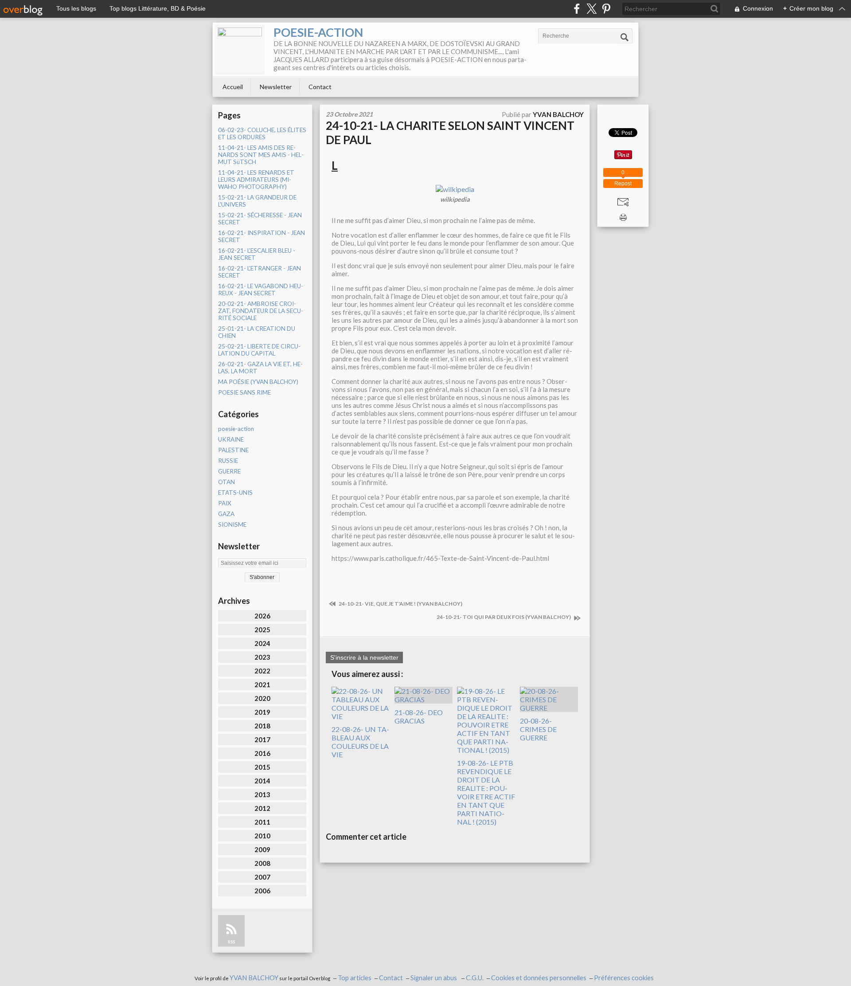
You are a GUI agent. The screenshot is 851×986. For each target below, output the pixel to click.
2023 (262, 657)
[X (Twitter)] (591, 9)
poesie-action (236, 428)
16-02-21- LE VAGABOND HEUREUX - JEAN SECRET (260, 289)
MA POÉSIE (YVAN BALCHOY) (258, 381)
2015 (262, 767)
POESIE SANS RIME (244, 392)
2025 (262, 630)
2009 (262, 849)
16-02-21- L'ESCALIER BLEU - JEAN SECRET (256, 254)
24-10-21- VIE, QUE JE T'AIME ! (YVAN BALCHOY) (400, 603)
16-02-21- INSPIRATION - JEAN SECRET (261, 236)
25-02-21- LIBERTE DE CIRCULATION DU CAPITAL (259, 350)
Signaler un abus (434, 978)
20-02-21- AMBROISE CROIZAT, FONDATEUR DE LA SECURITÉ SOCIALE (260, 310)
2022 (262, 671)
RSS (231, 941)
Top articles (354, 978)
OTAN (226, 481)
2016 (262, 753)
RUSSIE (228, 460)
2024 (262, 643)
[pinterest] (606, 9)
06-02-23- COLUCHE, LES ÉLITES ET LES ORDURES (262, 133)
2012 (262, 808)
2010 (262, 836)
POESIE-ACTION (318, 32)
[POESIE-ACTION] (240, 49)
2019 (262, 712)
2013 (262, 794)
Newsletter (276, 86)
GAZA (226, 513)
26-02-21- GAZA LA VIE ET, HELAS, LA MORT (260, 367)
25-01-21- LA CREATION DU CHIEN (256, 332)
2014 (262, 781)
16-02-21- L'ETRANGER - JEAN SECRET (259, 272)
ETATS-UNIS (235, 492)
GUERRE (229, 471)
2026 (262, 616)
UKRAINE (231, 439)
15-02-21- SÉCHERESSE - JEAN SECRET (260, 218)
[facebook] (576, 9)
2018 (262, 726)
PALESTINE (233, 450)
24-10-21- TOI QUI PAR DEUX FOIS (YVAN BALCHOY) (504, 617)
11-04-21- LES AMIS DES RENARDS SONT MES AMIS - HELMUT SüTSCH (261, 154)
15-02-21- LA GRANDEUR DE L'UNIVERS (257, 201)
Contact (320, 86)
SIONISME (232, 524)
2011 (262, 822)
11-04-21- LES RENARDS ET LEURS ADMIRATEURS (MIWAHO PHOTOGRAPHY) (256, 179)
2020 (262, 698)
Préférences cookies (624, 978)
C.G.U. (475, 978)
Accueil (233, 86)
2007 (262, 877)
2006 (262, 891)
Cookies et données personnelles (538, 978)
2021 (262, 685)
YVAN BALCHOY (254, 978)
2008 (262, 863)
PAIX (224, 503)
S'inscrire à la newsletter (364, 657)
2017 (262, 739)
